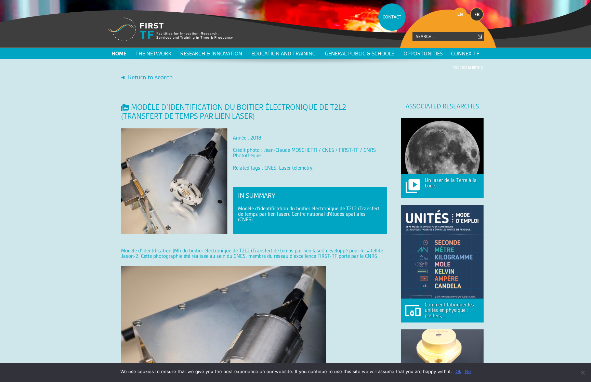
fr (477, 14)
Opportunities (423, 53)
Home (119, 53)
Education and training (283, 53)
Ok (458, 371)
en (460, 14)
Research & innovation (211, 53)
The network (153, 53)
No (468, 371)
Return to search (150, 77)
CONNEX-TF (465, 53)
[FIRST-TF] (170, 29)
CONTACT (392, 16)
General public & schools (359, 53)
